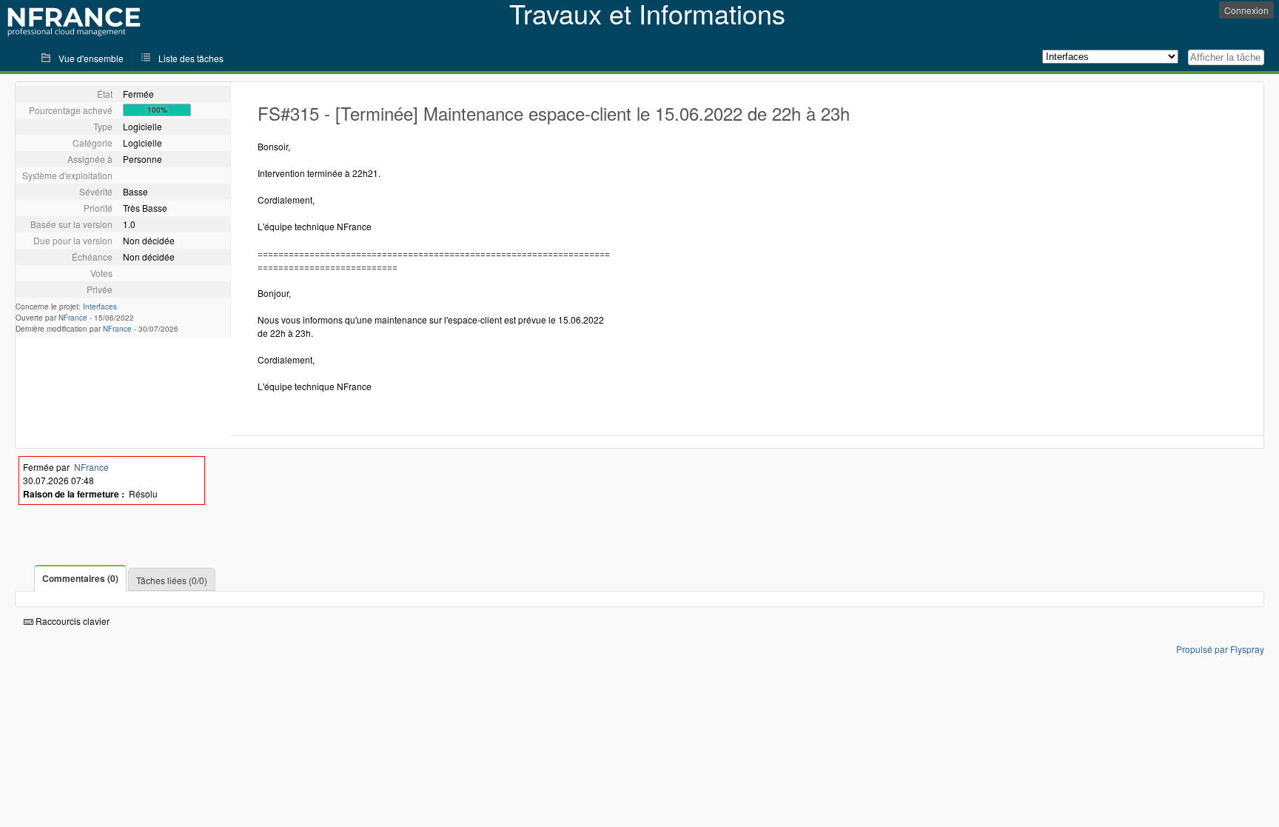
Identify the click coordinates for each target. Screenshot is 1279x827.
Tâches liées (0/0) (171, 580)
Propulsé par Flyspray (1220, 649)
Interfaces (100, 306)
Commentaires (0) (80, 578)
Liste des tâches (191, 58)
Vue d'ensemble (91, 58)
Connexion (1246, 10)
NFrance (72, 317)
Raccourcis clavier (71, 621)
